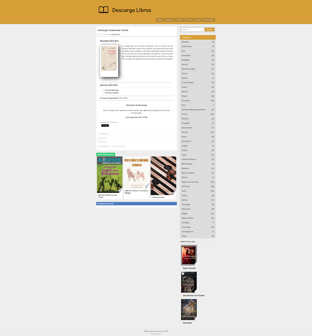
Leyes (184, 155)
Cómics (185, 73)
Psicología (179, 20)
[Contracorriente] (163, 176)
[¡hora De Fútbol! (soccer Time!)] (110, 175)
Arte (183, 51)
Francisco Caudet (112, 93)
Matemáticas (187, 164)
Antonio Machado (112, 90)
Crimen (184, 78)
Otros (184, 191)
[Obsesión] (189, 321)
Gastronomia (187, 128)
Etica (184, 105)
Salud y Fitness (188, 218)
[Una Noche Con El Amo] (189, 293)
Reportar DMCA (156, 334)
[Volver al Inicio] (126, 10)
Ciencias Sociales (188, 69)
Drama (184, 96)
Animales (185, 42)
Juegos (185, 146)
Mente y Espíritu (208, 20)
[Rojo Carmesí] (189, 266)
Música (184, 177)
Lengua (184, 150)
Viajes (184, 236)
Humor (184, 137)
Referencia (186, 209)
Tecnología (186, 227)
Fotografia (186, 123)
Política (185, 200)
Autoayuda (169, 20)
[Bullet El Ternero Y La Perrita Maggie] (137, 172)
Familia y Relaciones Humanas (193, 110)
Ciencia (184, 64)
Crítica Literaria (188, 83)
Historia (185, 132)
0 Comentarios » (115, 34)
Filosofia (185, 119)
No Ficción (102, 138)
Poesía (184, 195)
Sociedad (185, 223)
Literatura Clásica (189, 159)
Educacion (189, 20)
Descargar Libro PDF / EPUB (136, 117)
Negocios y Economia (190, 182)
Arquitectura (187, 46)
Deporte (185, 92)
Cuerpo (198, 20)
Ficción (184, 114)
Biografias (186, 60)
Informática (186, 141)
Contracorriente (158, 197)
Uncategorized (187, 232)
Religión (159, 20)
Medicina (185, 168)
